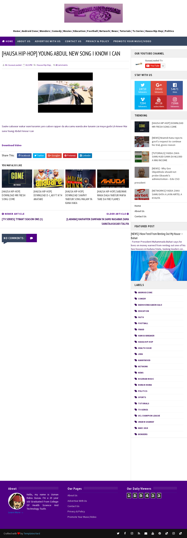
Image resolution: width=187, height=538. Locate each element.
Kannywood (144, 360)
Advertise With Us (48, 41)
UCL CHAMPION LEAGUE (149, 415)
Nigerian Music (146, 379)
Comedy (142, 298)
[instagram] (132, 533)
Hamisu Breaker (146, 335)
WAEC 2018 (143, 428)
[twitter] (118, 533)
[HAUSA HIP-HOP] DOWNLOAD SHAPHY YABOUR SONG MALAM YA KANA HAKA (78, 197)
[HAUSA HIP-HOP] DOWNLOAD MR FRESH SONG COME (14, 195)
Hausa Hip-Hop (44, 65)
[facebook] (125, 533)
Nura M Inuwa (145, 385)
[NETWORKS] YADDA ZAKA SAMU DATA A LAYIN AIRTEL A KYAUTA (167, 194)
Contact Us (73, 41)
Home (9, 41)
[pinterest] (160, 533)
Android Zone (145, 292)
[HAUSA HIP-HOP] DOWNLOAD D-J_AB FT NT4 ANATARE (48, 195)
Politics (142, 391)
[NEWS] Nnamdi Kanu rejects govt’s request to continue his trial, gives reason (167, 141)
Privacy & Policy (97, 41)
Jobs (140, 354)
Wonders (143, 434)
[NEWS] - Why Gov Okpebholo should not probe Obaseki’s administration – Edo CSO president (157, 175)
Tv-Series (143, 409)
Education (143, 311)
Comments (62, 65)
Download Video (12, 145)
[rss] (139, 533)
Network (143, 366)
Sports (142, 397)
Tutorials (143, 403)
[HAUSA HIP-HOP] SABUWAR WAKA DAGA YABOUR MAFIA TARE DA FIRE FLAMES (112, 195)
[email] (146, 533)
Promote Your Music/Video (132, 41)
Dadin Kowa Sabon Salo (150, 305)
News (141, 372)
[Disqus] (65, 336)
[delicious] (166, 533)
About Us (23, 41)
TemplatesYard (32, 533)
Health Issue (145, 348)
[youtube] (153, 533)
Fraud (141, 329)
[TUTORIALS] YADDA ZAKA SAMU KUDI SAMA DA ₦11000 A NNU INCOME (167, 156)
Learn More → (16, 512)
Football (143, 323)
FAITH (141, 317)
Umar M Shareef (146, 422)
